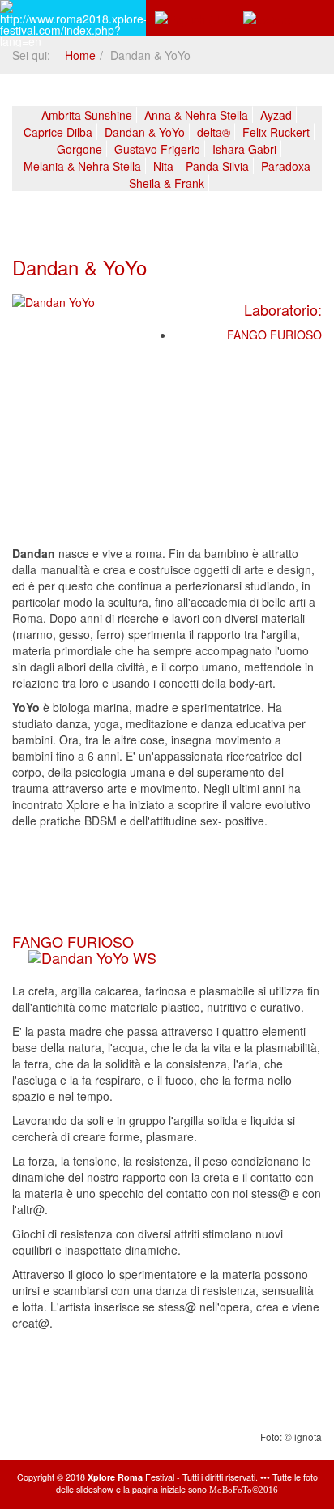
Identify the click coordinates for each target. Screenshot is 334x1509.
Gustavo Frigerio (157, 149)
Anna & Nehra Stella (196, 115)
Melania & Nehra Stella (82, 166)
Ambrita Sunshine (86, 115)
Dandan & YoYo (145, 132)
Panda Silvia (217, 166)
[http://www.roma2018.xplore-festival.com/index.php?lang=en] (73, 18)
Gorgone (79, 149)
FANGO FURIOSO (274, 334)
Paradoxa (285, 166)
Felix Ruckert (276, 132)
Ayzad (276, 115)
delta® (213, 132)
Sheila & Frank (166, 183)
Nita (163, 166)
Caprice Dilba (58, 132)
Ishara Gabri (244, 149)
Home (80, 55)
